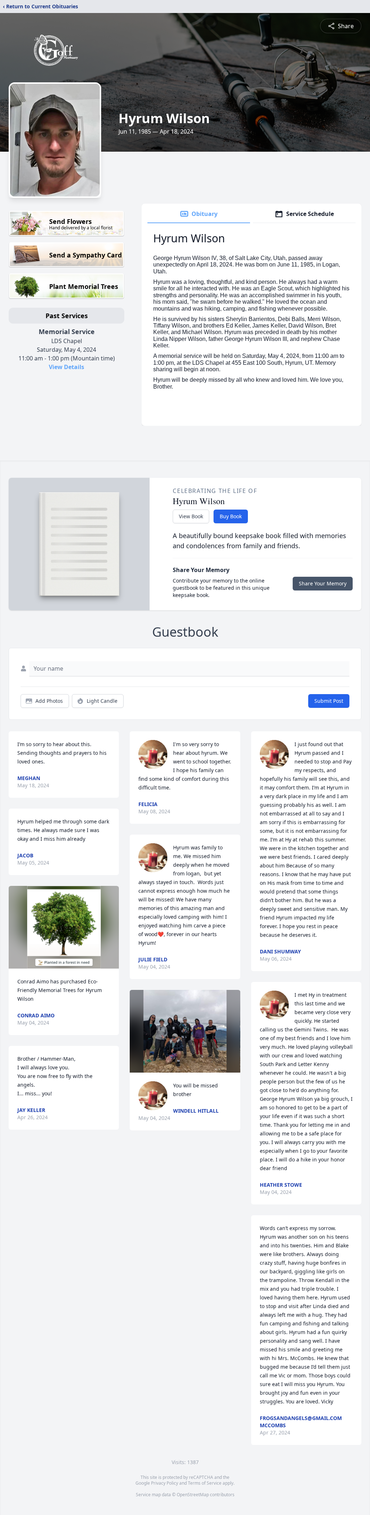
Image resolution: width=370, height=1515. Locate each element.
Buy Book (231, 516)
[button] (64, 927)
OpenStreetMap (193, 1495)
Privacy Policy (164, 1483)
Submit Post (328, 700)
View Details (66, 367)
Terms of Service (204, 1483)
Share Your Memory (323, 583)
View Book (191, 516)
